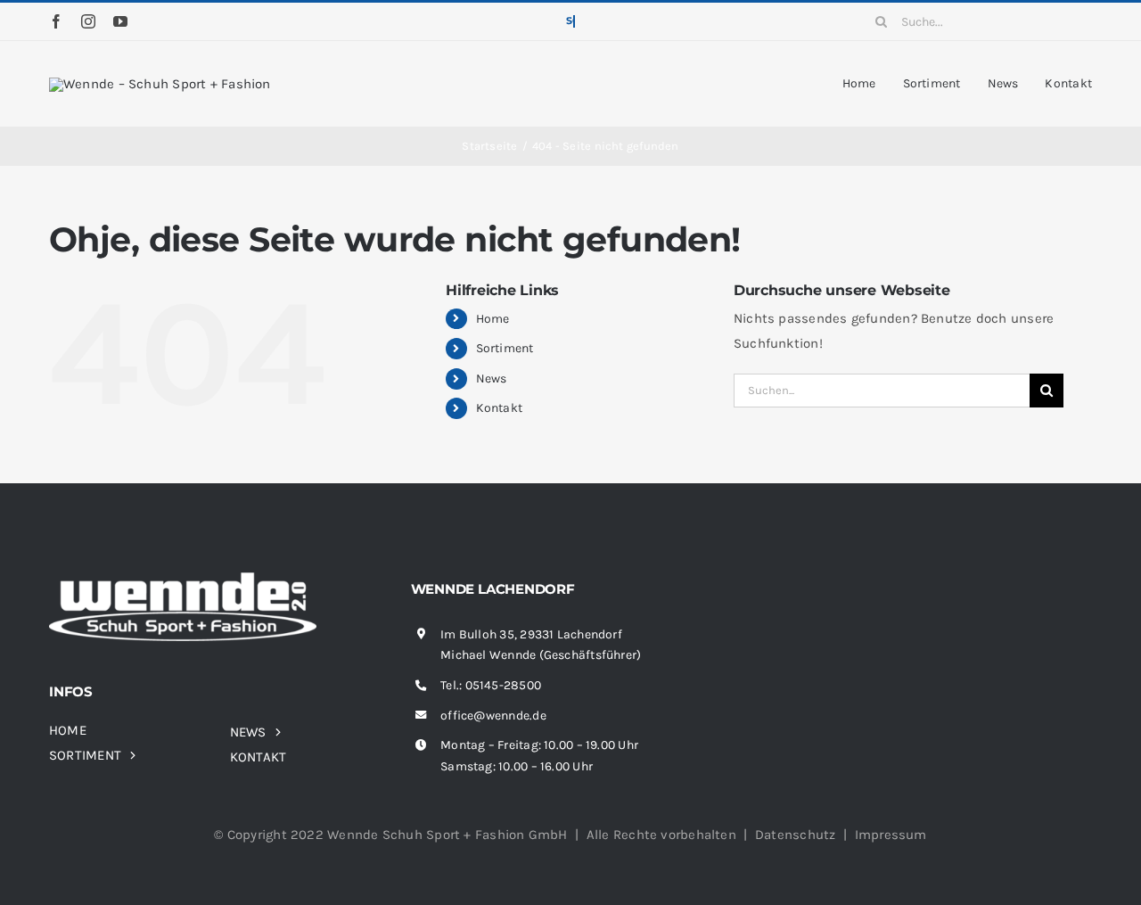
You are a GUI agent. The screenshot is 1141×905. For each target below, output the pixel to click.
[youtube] (120, 21)
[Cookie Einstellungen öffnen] (39, 883)
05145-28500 (503, 685)
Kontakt (499, 407)
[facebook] (56, 21)
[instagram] (88, 21)
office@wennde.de (493, 715)
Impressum (891, 835)
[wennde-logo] (160, 84)
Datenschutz (795, 835)
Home (493, 318)
